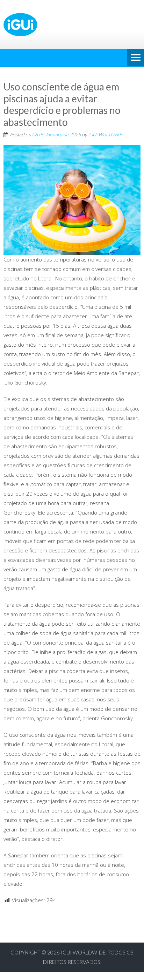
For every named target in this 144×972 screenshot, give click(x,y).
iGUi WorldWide (105, 134)
